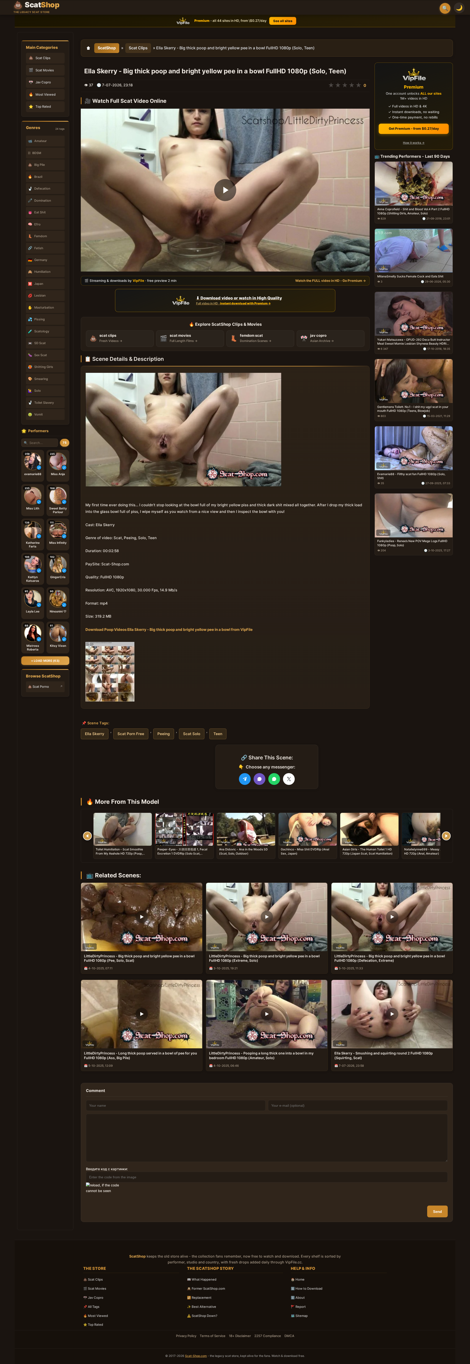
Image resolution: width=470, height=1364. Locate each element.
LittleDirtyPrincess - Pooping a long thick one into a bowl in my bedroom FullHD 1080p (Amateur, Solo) (261, 1055)
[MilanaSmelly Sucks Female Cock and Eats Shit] (414, 251)
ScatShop (107, 47)
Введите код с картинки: (107, 1169)
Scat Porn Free (131, 733)
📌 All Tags (91, 1307)
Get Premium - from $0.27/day (414, 128)
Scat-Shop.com (196, 1356)
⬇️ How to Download (306, 1288)
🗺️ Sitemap (299, 1316)
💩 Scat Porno (38, 686)
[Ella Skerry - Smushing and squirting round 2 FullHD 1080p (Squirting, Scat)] (392, 1014)
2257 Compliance (267, 1336)
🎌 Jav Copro (93, 1297)
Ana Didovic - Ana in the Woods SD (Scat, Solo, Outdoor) (243, 851)
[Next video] (446, 835)
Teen (217, 733)
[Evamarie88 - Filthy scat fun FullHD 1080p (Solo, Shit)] (414, 448)
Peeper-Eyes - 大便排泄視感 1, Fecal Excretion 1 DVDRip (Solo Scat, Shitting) (182, 853)
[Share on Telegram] (245, 779)
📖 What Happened (201, 1279)
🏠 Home (298, 1279)
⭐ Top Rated (93, 1324)
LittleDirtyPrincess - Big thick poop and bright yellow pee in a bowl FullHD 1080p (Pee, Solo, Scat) (139, 958)
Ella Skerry (94, 733)
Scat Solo (191, 733)
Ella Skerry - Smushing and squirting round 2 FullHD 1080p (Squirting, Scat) (383, 1055)
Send (437, 1211)
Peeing (163, 733)
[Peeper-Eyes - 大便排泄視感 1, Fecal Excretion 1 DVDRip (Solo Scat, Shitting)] (184, 829)
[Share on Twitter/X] (289, 779)
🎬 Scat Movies (94, 1288)
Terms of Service (212, 1336)
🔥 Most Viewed (95, 1316)
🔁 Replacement (199, 1297)
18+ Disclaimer (240, 1336)
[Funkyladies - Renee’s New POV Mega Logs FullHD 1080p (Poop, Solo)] (414, 515)
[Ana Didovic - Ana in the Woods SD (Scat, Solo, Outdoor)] (246, 829)
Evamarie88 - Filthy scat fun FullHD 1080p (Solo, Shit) (411, 476)
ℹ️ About (298, 1297)
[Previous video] (87, 835)
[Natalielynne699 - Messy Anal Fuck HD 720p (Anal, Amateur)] (431, 829)
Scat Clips (138, 47)
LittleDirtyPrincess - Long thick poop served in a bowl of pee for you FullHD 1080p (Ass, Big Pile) (140, 1055)
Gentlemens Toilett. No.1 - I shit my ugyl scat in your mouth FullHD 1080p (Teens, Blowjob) (412, 408)
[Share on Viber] (259, 779)
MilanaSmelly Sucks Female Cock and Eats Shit (410, 276)
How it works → (413, 142)
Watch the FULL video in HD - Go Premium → (330, 280)
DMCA (289, 1336)
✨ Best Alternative (201, 1307)
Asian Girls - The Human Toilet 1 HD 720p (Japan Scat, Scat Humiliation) (367, 851)
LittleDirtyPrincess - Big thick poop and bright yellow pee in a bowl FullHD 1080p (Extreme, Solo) (264, 958)
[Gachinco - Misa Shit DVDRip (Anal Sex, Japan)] (308, 829)
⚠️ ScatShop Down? (202, 1316)
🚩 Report (298, 1307)
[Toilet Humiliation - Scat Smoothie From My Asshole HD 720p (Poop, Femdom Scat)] (123, 829)
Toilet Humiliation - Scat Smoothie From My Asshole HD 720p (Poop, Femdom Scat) (119, 853)
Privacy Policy (186, 1336)
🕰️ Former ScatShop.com (206, 1288)
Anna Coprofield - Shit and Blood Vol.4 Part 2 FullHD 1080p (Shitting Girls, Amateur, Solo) (413, 211)
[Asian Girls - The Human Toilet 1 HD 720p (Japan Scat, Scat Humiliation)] (369, 829)
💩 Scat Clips (93, 1279)
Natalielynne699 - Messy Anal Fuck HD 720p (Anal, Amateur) (429, 851)
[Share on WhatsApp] (274, 779)
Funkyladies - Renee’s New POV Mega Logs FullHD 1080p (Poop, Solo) (412, 543)
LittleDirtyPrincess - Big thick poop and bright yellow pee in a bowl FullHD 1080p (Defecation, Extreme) (389, 958)
